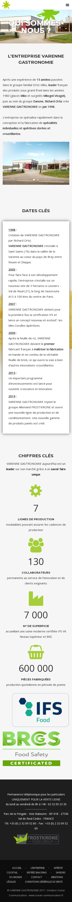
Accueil (17, 868)
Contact (36, 877)
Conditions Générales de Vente (44, 881)
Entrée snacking (37, 872)
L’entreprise (38, 868)
